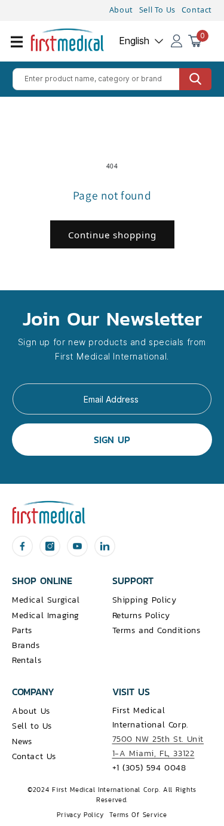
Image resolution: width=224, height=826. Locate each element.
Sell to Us (32, 726)
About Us (31, 711)
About (121, 10)
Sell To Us (157, 10)
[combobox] (112, 79)
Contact (197, 10)
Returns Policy (141, 615)
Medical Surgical (46, 600)
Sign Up (112, 439)
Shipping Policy (144, 600)
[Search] (195, 79)
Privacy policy (80, 814)
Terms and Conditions (156, 630)
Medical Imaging (45, 615)
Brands (26, 645)
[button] (24, 49)
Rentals (26, 660)
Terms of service (138, 814)
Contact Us (34, 756)
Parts (22, 630)
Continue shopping (112, 235)
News (22, 741)
